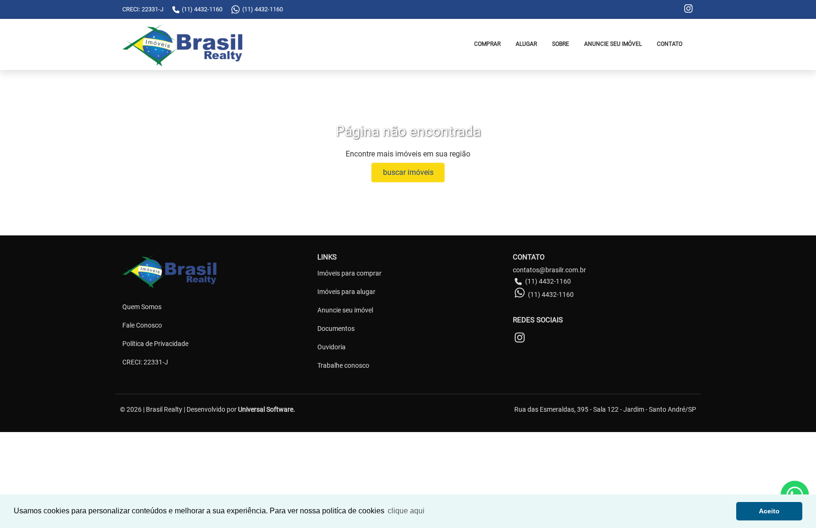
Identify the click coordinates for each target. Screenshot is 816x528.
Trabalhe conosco (343, 365)
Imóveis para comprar (349, 273)
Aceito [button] (769, 511)
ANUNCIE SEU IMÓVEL (613, 44)
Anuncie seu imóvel (345, 310)
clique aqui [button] (406, 511)
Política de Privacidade (155, 343)
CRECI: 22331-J (145, 362)
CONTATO (669, 44)
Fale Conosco (142, 325)
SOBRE (560, 44)
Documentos (336, 328)
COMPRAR (487, 44)
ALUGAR (526, 44)
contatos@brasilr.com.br (549, 270)
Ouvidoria (331, 347)
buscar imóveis (408, 172)
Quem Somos (142, 307)
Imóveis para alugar (346, 291)
